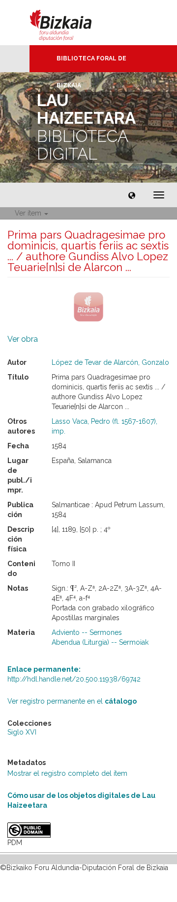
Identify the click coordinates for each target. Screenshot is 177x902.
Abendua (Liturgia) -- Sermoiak (100, 642)
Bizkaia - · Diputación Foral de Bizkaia (71, 22)
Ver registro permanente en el (72, 701)
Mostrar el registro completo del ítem (67, 773)
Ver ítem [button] (29, 213)
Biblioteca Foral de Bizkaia (91, 63)
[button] (132, 195)
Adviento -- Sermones (87, 632)
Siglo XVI (21, 732)
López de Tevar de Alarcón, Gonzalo (110, 362)
